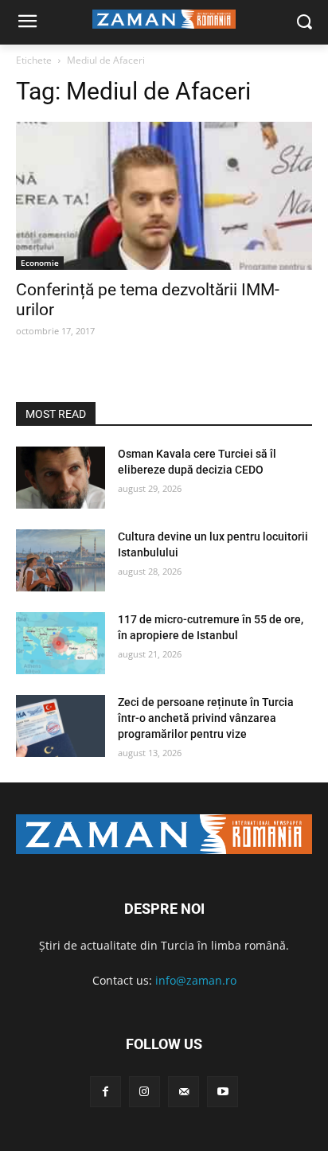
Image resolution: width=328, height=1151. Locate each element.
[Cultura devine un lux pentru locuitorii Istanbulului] (60, 560)
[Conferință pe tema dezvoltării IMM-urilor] (164, 196)
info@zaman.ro (195, 980)
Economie (40, 262)
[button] (304, 23)
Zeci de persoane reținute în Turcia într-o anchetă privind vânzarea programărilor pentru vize (206, 717)
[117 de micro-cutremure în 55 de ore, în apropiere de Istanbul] (60, 643)
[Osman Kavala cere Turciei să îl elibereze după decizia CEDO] (60, 478)
